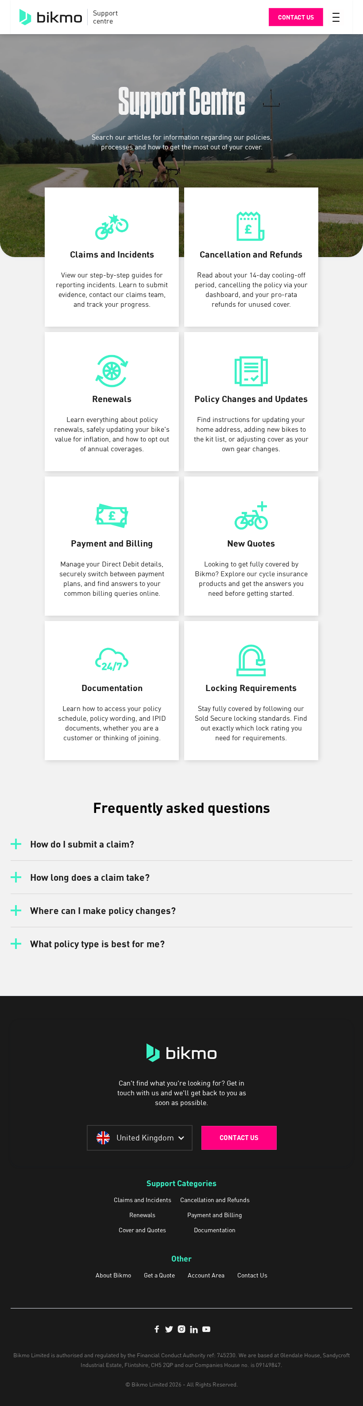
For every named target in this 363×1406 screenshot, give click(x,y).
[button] (336, 17)
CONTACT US (239, 1137)
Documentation (215, 1230)
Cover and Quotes (142, 1230)
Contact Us (252, 1275)
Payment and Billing (214, 1215)
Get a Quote (159, 1275)
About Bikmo (113, 1275)
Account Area (206, 1275)
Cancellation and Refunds (215, 1200)
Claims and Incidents (142, 1200)
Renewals (142, 1215)
